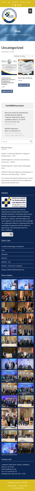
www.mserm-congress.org (13, 133)
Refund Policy (12, 486)
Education (4, 254)
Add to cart (6, 91)
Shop (3, 250)
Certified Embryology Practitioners (12, 246)
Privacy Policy (23, 486)
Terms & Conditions (17, 488)
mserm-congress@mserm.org (14, 135)
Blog (9, 2)
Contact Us (15, 2)
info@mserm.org (10, 124)
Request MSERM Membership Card (12, 270)
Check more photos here (9, 454)
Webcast (4, 258)
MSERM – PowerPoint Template (11, 266)
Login (28, 2)
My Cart (22, 2)
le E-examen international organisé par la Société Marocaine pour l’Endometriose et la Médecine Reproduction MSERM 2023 (17, 180)
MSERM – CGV (6, 262)
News (4, 2)
